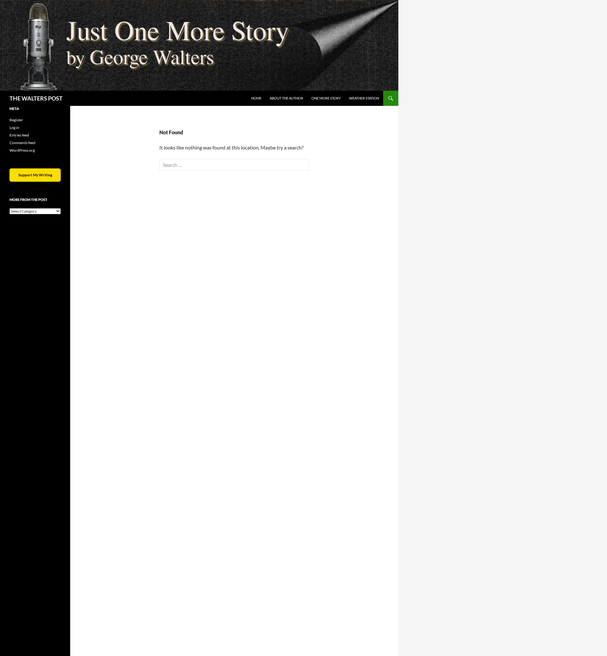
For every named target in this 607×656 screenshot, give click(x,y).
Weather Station (364, 98)
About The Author (286, 98)
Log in (14, 127)
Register (16, 120)
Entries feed (19, 135)
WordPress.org (22, 150)
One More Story (326, 98)
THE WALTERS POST (36, 98)
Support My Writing (35, 175)
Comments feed (22, 142)
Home (256, 98)
